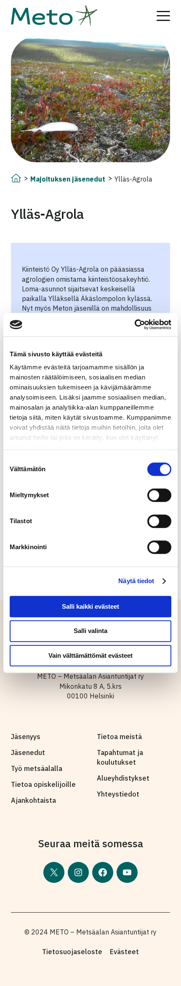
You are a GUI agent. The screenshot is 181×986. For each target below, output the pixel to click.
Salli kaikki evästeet (90, 606)
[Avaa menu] (163, 16)
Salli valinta (90, 631)
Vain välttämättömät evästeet (90, 655)
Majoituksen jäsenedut (67, 179)
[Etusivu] (16, 180)
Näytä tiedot (136, 580)
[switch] (159, 495)
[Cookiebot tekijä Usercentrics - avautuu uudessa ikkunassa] (134, 324)
